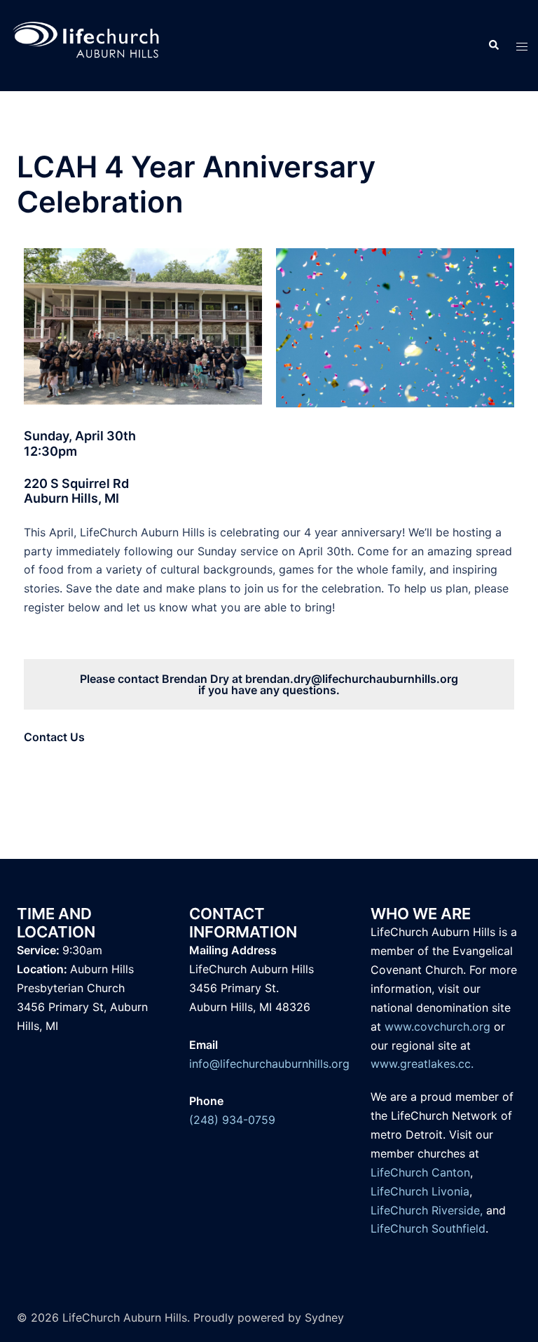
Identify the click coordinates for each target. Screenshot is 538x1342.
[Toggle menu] (521, 45)
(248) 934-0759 (232, 1120)
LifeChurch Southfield (428, 1228)
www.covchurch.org (437, 1026)
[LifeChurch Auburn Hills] (87, 44)
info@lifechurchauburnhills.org (269, 1064)
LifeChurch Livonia (420, 1191)
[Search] (493, 45)
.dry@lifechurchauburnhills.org (374, 679)
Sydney (324, 1317)
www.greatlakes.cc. (422, 1064)
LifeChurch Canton (420, 1172)
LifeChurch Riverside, (427, 1210)
